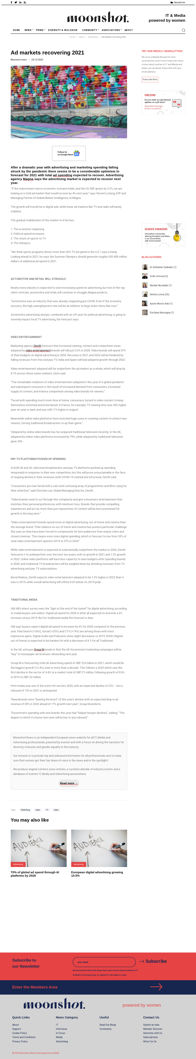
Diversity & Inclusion (62, 30)
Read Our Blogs (108, 1024)
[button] (33, 29)
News (28, 30)
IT (57, 1024)
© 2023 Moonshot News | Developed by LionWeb (35, 1053)
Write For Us (149, 1041)
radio (38, 810)
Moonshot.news (19, 59)
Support (16, 1028)
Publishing (25, 810)
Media (59, 1037)
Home (16, 30)
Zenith (37, 345)
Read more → (69, 783)
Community (89, 30)
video (56, 810)
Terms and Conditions (24, 1037)
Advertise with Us (152, 1033)
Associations (111, 30)
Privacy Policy (20, 1041)
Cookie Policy (19, 1033)
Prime (39, 30)
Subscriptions (150, 1037)
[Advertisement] (163, 169)
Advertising (62, 1041)
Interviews (61, 1028)
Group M (39, 649)
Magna (28, 179)
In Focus (60, 1033)
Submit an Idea (151, 1024)
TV (47, 810)
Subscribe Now (150, 79)
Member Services (152, 1028)
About (128, 30)
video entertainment (38, 350)
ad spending (62, 175)
